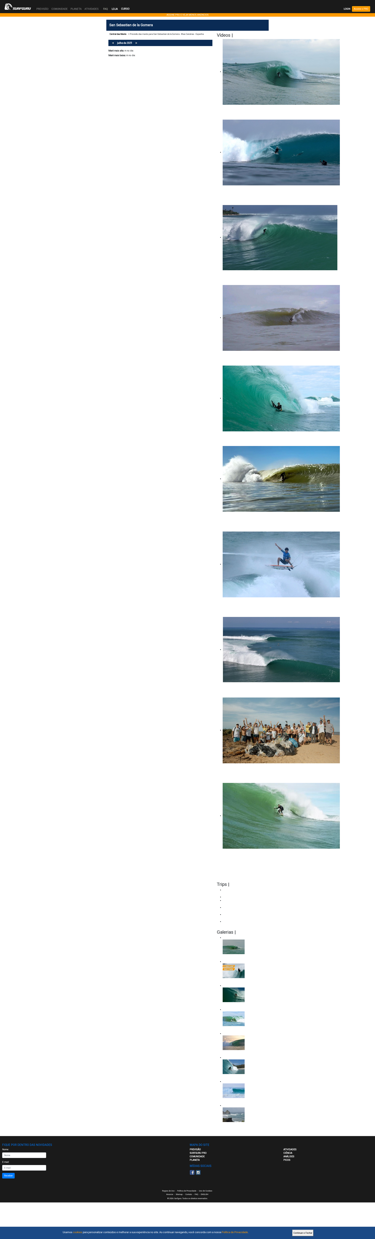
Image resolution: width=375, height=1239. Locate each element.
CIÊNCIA (287, 1153)
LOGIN (347, 8)
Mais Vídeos (246, 35)
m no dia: (121, 50)
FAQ (105, 8)
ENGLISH (204, 1194)
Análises (288, 1156)
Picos (286, 1160)
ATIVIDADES (289, 1149)
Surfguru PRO (198, 1153)
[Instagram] (198, 1172)
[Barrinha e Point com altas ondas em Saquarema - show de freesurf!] (245, 994)
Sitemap (179, 1194)
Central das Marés (118, 34)
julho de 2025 (124, 43)
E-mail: (5, 1162)
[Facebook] (192, 1172)
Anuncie (169, 1194)
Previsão (195, 1149)
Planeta (195, 1160)
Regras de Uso (168, 1191)
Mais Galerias (251, 932)
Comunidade (197, 1156)
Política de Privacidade (235, 1232)
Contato (188, 1194)
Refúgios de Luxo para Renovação (240, 897)
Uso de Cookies (205, 1191)
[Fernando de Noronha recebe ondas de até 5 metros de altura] (245, 1114)
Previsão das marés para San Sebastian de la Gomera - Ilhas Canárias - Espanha (167, 34)
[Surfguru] (18, 7)
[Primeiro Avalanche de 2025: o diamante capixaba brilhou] (245, 1018)
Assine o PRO (361, 8)
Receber (8, 1175)
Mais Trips (241, 884)
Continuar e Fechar (302, 1233)
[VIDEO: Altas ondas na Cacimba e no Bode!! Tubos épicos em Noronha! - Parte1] (245, 1066)
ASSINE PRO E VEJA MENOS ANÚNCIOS (188, 14)
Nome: (5, 1149)
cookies (77, 1232)
